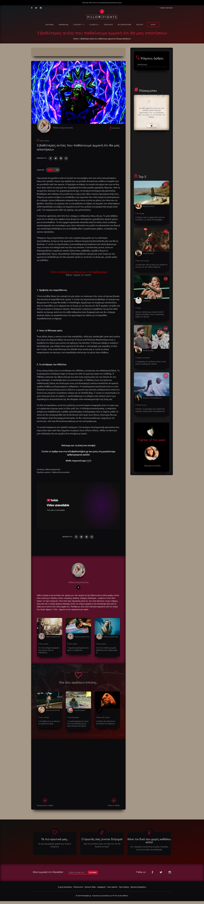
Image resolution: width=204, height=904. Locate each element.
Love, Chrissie (44, 717)
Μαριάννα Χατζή (148, 206)
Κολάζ (139, 308)
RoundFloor (124, 896)
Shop (153, 24)
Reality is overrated (143, 358)
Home (75, 39)
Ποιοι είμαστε (112, 887)
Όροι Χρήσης (124, 887)
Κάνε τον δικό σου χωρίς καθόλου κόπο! (149, 841)
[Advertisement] (78, 769)
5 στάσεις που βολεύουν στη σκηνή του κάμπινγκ (105, 722)
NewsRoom (63, 24)
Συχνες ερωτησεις (166, 8)
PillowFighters (124, 24)
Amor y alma (44, 141)
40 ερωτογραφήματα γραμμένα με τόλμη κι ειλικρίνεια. (54, 845)
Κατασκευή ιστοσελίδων (101, 896)
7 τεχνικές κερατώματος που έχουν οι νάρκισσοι (78, 649)
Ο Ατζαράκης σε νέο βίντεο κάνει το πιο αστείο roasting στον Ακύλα (150, 362)
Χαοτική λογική (74, 717)
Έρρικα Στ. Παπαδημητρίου (152, 398)
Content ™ (78, 24)
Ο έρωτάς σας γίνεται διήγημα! (101, 839)
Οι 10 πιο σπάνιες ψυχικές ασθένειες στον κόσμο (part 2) (106, 650)
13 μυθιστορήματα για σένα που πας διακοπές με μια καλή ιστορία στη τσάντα (77, 723)
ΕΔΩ (88, 460)
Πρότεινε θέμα (90, 887)
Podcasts (108, 24)
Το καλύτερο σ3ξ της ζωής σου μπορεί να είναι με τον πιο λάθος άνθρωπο (151, 265)
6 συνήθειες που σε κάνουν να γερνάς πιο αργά (49, 722)
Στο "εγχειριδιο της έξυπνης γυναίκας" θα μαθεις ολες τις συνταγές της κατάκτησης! (149, 848)
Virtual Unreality (148, 254)
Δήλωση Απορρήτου (138, 887)
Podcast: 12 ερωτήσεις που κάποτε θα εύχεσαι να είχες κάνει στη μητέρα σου (150, 410)
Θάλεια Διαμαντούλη (63, 127)
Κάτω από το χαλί (103, 717)
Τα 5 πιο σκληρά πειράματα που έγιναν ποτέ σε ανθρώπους (48, 650)
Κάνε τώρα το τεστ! (78, 275)
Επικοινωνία (78, 887)
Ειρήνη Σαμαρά (80, 710)
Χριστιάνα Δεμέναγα (53, 710)
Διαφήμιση (101, 887)
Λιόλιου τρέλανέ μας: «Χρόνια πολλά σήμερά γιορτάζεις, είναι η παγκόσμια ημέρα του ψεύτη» (149, 314)
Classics (93, 24)
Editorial (50, 24)
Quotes (139, 24)
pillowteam (146, 301)
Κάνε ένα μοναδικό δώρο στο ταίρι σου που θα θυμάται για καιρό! (102, 845)
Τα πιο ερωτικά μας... (54, 839)
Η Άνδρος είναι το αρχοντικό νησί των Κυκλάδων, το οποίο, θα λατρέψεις (150, 218)
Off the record (141, 405)
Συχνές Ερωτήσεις (65, 887)
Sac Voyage (140, 213)
